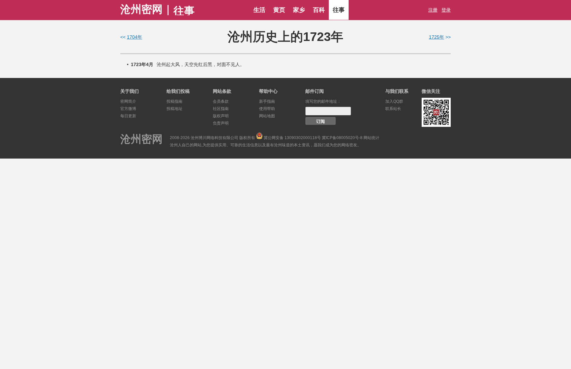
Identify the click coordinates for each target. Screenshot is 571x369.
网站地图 (267, 116)
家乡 (299, 10)
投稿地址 (174, 108)
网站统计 (371, 137)
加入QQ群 (394, 101)
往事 (339, 10)
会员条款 (221, 101)
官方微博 (128, 108)
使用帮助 (267, 108)
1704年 (134, 37)
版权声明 (221, 116)
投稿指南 (174, 101)
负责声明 (221, 123)
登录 (446, 10)
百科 (319, 10)
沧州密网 (141, 9)
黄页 (279, 10)
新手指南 (267, 101)
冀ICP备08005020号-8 (342, 137)
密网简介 (128, 101)
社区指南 (221, 108)
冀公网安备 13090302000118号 (292, 137)
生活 (259, 10)
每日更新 (128, 116)
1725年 (436, 37)
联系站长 (393, 108)
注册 (433, 10)
